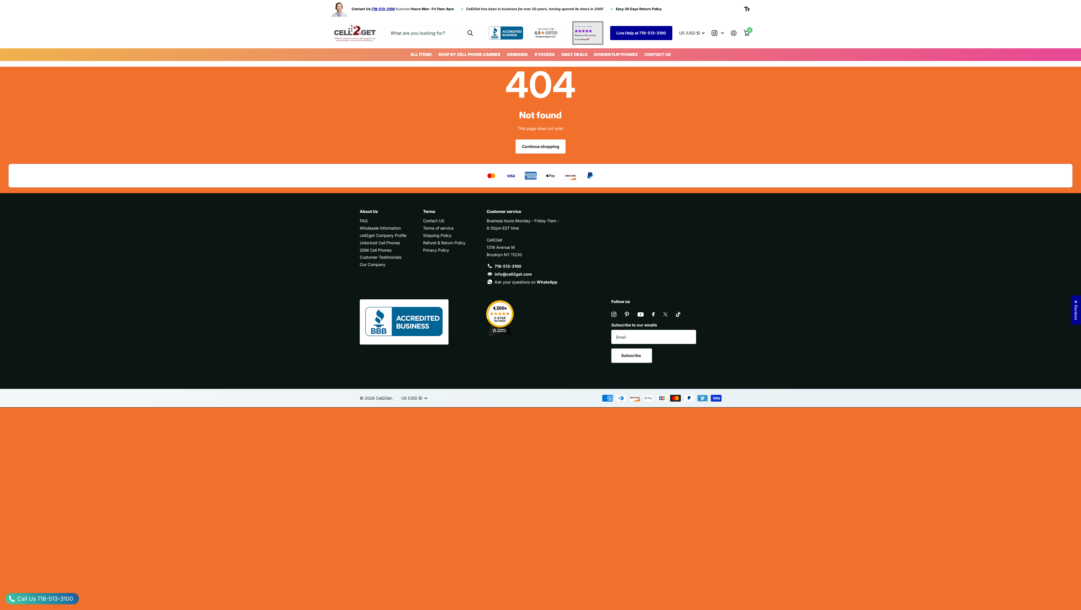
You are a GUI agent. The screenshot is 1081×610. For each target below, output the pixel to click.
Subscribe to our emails (634, 325)
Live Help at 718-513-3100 (641, 32)
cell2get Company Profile (383, 235)
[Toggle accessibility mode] (747, 9)
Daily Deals (574, 54)
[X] (665, 314)
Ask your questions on (526, 282)
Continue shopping (540, 146)
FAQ (364, 220)
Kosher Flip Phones (616, 54)
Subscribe (631, 355)
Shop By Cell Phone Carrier (469, 54)
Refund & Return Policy (444, 242)
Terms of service (438, 228)
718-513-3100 (508, 266)
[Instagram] (613, 314)
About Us (369, 211)
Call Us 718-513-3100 (44, 598)
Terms (429, 211)
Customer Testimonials (380, 257)
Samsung (517, 54)
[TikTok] (678, 314)
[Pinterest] (627, 314)
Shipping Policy (437, 235)
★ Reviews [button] (1076, 310)
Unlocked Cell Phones (380, 242)
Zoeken (470, 33)
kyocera (545, 54)
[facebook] (653, 314)
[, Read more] (718, 33)
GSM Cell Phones (375, 250)
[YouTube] (641, 314)
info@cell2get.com (513, 274)
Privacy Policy (436, 250)
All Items (421, 54)
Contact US (657, 54)
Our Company (372, 264)
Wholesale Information (380, 228)
